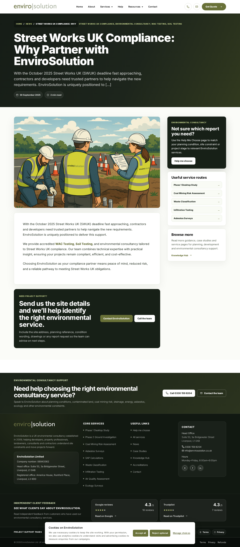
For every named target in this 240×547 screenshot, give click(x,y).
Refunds (222, 542)
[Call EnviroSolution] (188, 6)
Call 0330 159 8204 (181, 393)
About (91, 6)
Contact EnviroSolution (116, 318)
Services (105, 6)
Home (79, 6)
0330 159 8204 (192, 446)
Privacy (220, 532)
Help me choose (183, 160)
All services (139, 437)
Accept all (140, 533)
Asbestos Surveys (183, 218)
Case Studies (140, 451)
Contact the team (213, 393)
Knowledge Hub (179, 255)
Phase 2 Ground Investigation (100, 437)
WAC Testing (64, 244)
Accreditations (140, 465)
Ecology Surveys (94, 485)
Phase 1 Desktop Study (185, 185)
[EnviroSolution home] (35, 6)
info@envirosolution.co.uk (198, 450)
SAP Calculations (94, 458)
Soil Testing (84, 244)
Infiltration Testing (183, 210)
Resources (134, 6)
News (29, 24)
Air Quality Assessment (97, 478)
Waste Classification (185, 201)
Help (120, 6)
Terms (206, 532)
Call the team (144, 318)
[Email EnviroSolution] (196, 6)
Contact (152, 6)
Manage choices (181, 533)
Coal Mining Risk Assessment (189, 193)
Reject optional (160, 533)
